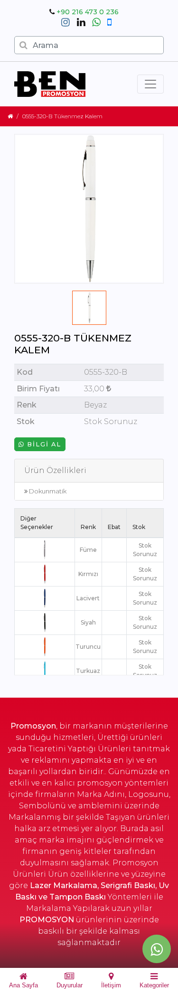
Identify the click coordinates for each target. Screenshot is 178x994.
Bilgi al (43, 444)
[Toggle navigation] (150, 84)
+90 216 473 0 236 (87, 12)
